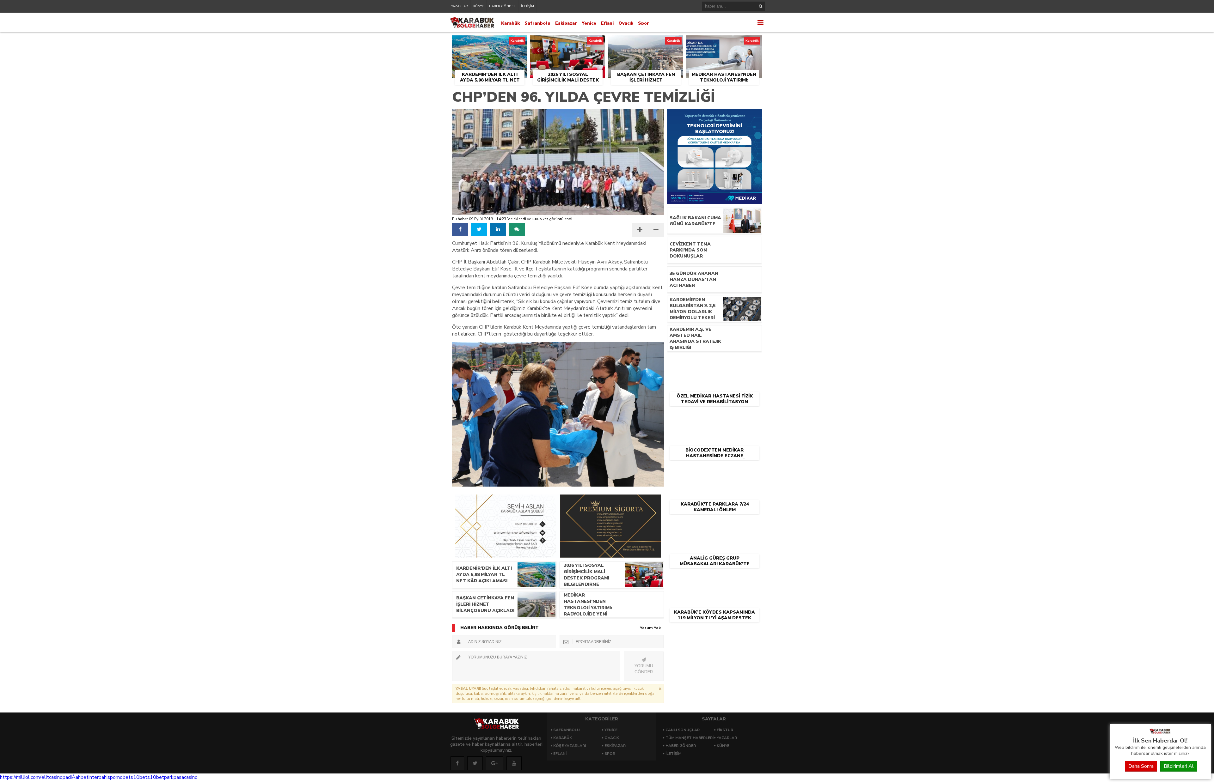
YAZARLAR (459, 6)
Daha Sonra (1141, 766)
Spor (643, 23)
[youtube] (514, 763)
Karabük (510, 23)
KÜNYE (478, 6)
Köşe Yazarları (569, 745)
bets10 (131, 777)
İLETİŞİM (527, 6)
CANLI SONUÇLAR (682, 729)
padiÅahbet (76, 777)
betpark (165, 777)
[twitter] (479, 229)
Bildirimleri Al (1179, 766)
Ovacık (625, 23)
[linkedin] (498, 229)
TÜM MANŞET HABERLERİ (689, 737)
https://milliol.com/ (20, 777)
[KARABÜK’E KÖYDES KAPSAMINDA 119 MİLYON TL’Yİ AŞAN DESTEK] (714, 579)
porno (116, 777)
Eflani (607, 23)
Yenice (589, 23)
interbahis (99, 777)
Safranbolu (537, 23)
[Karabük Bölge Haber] (1160, 733)
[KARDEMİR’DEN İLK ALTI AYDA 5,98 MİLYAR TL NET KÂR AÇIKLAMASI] (489, 42)
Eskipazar (566, 23)
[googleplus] (494, 763)
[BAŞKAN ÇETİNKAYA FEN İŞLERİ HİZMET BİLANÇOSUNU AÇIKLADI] (645, 42)
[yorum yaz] (517, 229)
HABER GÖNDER (502, 6)
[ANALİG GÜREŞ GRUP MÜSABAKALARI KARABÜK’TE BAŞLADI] (714, 525)
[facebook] (460, 229)
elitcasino (52, 777)
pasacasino (186, 777)
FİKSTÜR (725, 729)
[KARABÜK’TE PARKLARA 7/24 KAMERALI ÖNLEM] (714, 471)
